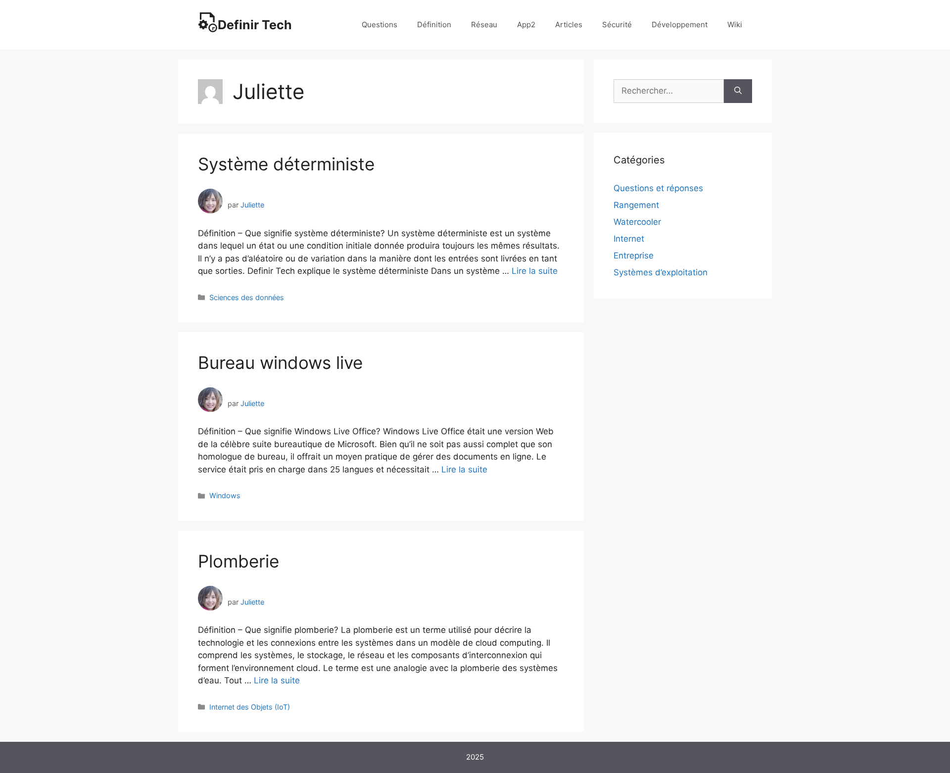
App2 (526, 24)
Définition (434, 24)
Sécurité (617, 24)
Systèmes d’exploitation (661, 272)
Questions (379, 24)
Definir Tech (255, 24)
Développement (680, 24)
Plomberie (238, 561)
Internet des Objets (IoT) (249, 707)
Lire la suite (535, 271)
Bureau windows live (280, 362)
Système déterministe (286, 164)
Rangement (636, 205)
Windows (224, 495)
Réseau (484, 24)
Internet (629, 239)
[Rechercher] (738, 91)
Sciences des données (246, 297)
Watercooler (637, 222)
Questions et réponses (658, 188)
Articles (568, 24)
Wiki (734, 24)
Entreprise (634, 255)
